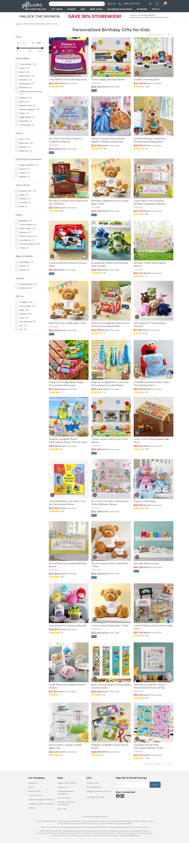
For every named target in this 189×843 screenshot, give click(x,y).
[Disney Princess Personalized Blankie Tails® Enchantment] (111, 116)
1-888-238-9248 (131, 3)
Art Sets (24, 202)
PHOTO (156, 9)
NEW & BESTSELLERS (35, 9)
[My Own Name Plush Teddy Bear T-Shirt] (111, 541)
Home (19, 24)
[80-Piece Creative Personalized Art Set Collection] (69, 178)
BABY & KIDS (96, 9)
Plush (23, 195)
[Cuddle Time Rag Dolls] (153, 57)
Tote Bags (26, 262)
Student (25, 314)
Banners (24, 232)
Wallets (24, 176)
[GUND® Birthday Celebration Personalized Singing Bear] (153, 116)
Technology (26, 125)
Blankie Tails (27, 105)
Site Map (61, 808)
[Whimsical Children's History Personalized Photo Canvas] (153, 662)
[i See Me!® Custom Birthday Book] (69, 57)
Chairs (23, 113)
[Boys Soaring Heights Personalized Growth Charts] (111, 662)
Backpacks (26, 83)
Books (24, 68)
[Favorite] (157, 3)
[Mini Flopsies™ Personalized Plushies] (153, 300)
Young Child (27, 306)
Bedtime (25, 97)
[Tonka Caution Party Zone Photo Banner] (111, 416)
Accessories (26, 240)
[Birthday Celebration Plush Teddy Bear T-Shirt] (111, 178)
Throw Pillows (27, 224)
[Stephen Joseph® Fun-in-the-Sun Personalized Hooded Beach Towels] (111, 359)
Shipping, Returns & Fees (99, 791)
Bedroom (25, 143)
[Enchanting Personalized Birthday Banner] (69, 541)
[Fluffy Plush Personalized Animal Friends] (69, 662)
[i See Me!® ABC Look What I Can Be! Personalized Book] (69, 478)
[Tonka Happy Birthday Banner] (111, 57)
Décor (24, 72)
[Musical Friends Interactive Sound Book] (69, 240)
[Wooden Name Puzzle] (153, 541)
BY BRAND (142, 9)
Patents (32, 808)
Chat (113, 3)
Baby (23, 310)
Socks (24, 173)
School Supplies (29, 109)
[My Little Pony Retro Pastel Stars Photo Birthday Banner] (111, 478)
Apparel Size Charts (66, 783)
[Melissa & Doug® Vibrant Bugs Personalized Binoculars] (69, 359)
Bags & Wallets (28, 165)
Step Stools (26, 76)
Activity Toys (27, 191)
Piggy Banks (26, 117)
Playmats (25, 121)
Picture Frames (28, 236)
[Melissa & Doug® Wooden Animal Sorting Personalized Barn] (111, 300)
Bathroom (25, 150)
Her (22, 325)
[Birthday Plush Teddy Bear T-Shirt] (69, 300)
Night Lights (27, 228)
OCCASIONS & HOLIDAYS (119, 9)
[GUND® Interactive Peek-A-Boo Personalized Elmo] (153, 359)
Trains (23, 248)
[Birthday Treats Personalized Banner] (153, 240)
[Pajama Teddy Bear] (153, 478)
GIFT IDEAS (56, 9)
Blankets (25, 87)
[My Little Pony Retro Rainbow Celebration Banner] (69, 116)
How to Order (64, 798)
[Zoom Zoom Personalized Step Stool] (153, 416)
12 (168, 34)
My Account (92, 783)
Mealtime (25, 79)
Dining (24, 147)
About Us (32, 783)
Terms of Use (34, 791)
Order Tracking (94, 787)
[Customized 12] (69, 603)
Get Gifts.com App (95, 797)
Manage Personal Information (66, 803)
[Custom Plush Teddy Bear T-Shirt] (111, 603)
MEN (83, 9)
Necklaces (25, 288)
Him (22, 329)
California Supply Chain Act (41, 799)
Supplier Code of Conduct (41, 803)
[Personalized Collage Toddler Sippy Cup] (69, 722)
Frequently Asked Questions (65, 792)
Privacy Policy (35, 795)
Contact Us (62, 787)
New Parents (27, 321)
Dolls (23, 206)
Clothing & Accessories (30, 92)
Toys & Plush (27, 64)
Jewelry (24, 169)
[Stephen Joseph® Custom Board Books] (111, 722)
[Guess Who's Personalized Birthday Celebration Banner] (153, 178)
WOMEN (71, 9)
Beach (24, 101)
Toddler (25, 302)
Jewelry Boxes (27, 284)
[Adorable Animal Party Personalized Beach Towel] (153, 722)
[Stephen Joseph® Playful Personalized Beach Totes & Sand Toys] (69, 416)
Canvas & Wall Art (29, 244)
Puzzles (24, 198)
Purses (24, 266)
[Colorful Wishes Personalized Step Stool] (153, 603)
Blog (30, 787)
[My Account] (150, 3)
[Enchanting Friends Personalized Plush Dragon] (111, 240)
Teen (23, 317)
